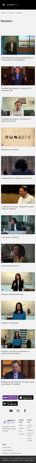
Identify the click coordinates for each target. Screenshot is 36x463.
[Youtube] (11, 410)
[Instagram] (18, 410)
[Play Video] (18, 45)
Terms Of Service (7, 450)
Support (21, 428)
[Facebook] (25, 410)
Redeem (21, 434)
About (21, 425)
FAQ (20, 431)
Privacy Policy (6, 447)
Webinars (30, 430)
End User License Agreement (11, 453)
